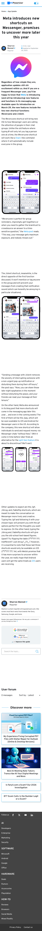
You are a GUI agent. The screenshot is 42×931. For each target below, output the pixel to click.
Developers (6, 828)
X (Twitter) (19, 815)
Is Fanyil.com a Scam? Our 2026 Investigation (21, 786)
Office (4, 868)
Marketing (5, 838)
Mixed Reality (7, 919)
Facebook (13, 815)
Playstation (6, 893)
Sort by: (22, 695)
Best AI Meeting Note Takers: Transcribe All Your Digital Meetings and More (21, 774)
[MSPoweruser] (15, 3)
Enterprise (5, 833)
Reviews (4, 905)
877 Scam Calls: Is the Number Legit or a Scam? (21, 797)
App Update (12, 11)
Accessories (6, 888)
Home (3, 11)
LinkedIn (32, 815)
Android (4, 858)
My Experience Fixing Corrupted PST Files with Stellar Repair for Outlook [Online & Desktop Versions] (21, 739)
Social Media (6, 914)
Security (4, 842)
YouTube (25, 815)
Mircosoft (5, 854)
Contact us (28, 927)
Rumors (4, 884)
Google (4, 863)
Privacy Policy (15, 927)
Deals (3, 879)
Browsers (5, 909)
